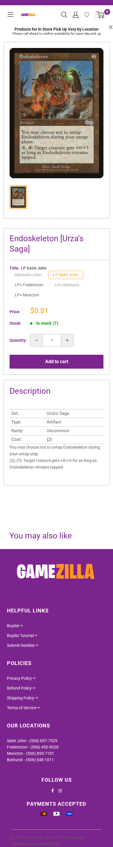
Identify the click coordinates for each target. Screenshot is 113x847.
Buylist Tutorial (20, 635)
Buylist (13, 625)
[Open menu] (10, 14)
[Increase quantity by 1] (67, 340)
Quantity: (18, 340)
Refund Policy (19, 688)
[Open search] (64, 15)
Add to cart (56, 361)
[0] (100, 14)
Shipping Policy (20, 698)
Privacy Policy (19, 678)
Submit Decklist (20, 645)
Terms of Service (21, 707)
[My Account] (76, 15)
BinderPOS (49, 844)
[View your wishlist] (87, 15)
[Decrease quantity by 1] (36, 340)
